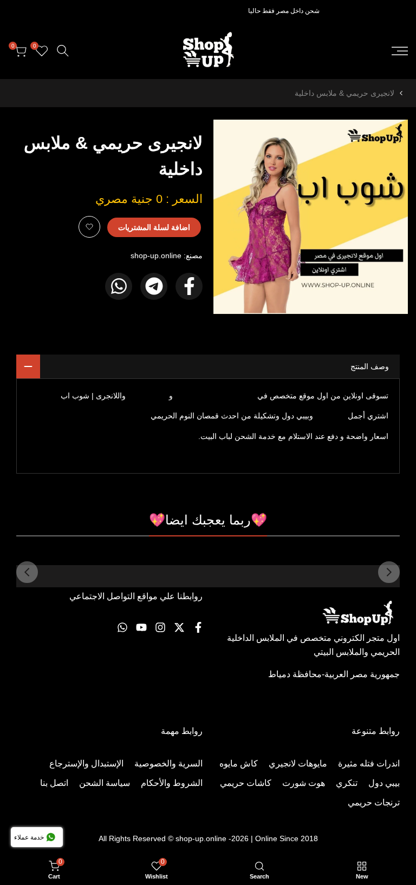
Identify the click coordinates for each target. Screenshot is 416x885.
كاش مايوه (238, 763)
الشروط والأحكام (172, 783)
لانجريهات (330, 415)
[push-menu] (400, 51)
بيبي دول (384, 783)
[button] (89, 227)
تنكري (347, 783)
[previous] (389, 572)
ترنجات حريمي (374, 802)
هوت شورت (303, 783)
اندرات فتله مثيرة (369, 763)
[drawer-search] (63, 50)
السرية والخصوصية (168, 763)
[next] (27, 572)
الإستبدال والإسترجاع (86, 763)
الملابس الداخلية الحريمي (215, 395)
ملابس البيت (149, 395)
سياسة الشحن (104, 783)
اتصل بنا (54, 783)
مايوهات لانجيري (298, 763)
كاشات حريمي (245, 783)
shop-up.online (156, 255)
